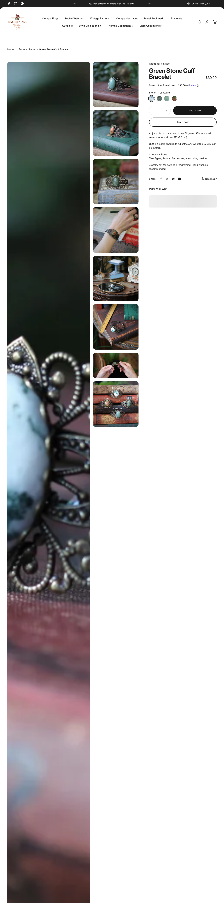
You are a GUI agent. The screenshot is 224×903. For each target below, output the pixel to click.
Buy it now (183, 122)
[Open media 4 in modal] (116, 181)
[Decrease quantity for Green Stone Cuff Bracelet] (152, 110)
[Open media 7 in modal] (116, 327)
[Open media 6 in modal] (116, 278)
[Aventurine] (166, 98)
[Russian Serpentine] (159, 98)
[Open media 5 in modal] (116, 230)
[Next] (149, 3)
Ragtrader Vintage (159, 63)
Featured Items (27, 49)
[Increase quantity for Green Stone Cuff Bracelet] (167, 110)
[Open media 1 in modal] (116, 84)
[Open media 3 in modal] (116, 133)
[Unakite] (174, 98)
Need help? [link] (211, 179)
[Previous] (74, 3)
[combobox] (202, 3)
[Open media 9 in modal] (116, 404)
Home (10, 49)
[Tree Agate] (151, 98)
